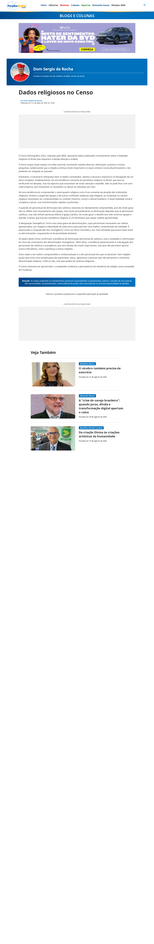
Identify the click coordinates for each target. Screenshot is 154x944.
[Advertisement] (77, 131)
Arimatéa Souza (100, 5)
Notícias (64, 5)
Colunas (75, 5)
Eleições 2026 (118, 5)
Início (44, 5)
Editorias (53, 5)
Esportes (85, 5)
